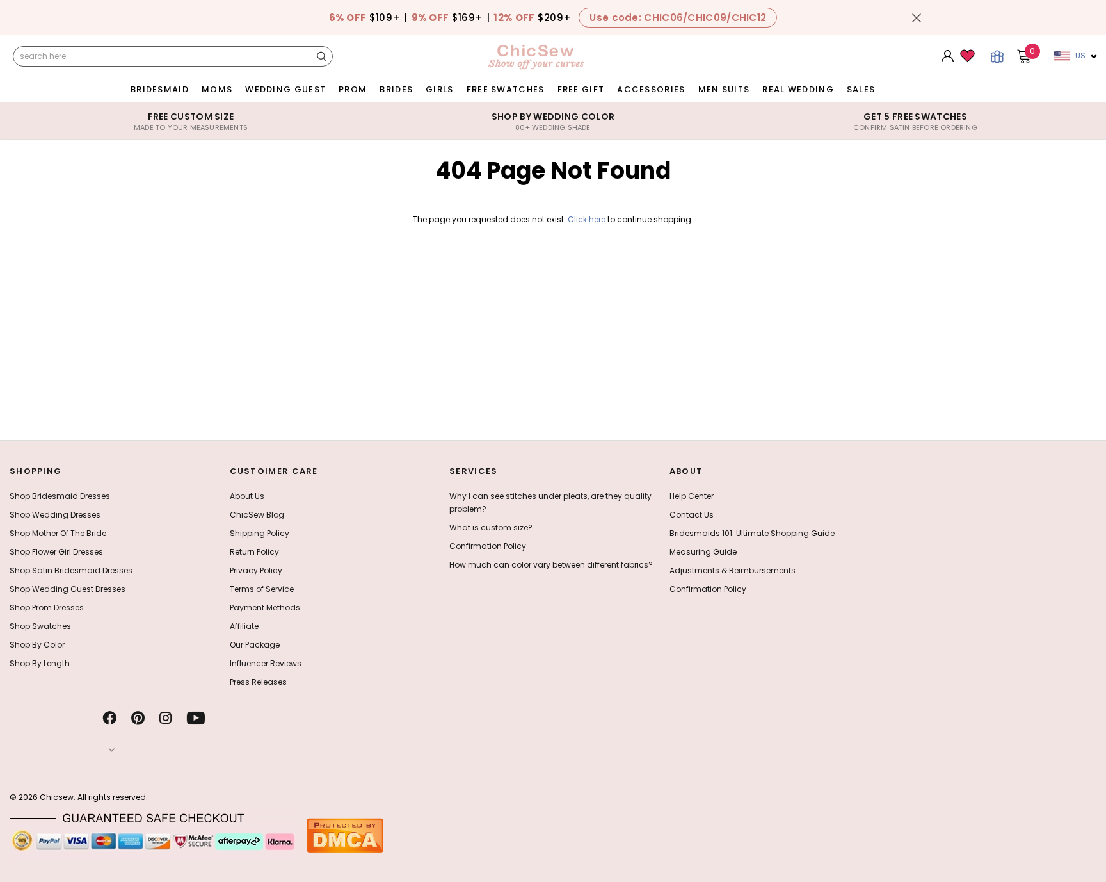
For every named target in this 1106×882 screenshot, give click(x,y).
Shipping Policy (259, 533)
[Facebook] (109, 718)
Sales (861, 89)
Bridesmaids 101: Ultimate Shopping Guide (752, 533)
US (1080, 55)
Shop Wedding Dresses (55, 514)
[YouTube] (195, 718)
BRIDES (396, 89)
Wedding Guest (285, 89)
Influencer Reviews (265, 663)
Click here (587, 219)
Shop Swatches (40, 626)
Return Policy (254, 551)
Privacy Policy (256, 570)
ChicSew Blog (257, 514)
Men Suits (724, 89)
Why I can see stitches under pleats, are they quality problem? (550, 502)
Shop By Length (40, 663)
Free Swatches (506, 89)
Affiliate (244, 626)
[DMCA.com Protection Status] (345, 835)
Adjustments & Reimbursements (732, 570)
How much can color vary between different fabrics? (551, 564)
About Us (247, 496)
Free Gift (581, 89)
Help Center (691, 496)
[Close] (916, 18)
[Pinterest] (138, 718)
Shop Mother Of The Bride (58, 533)
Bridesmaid (160, 89)
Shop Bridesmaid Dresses (60, 496)
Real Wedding (798, 89)
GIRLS (440, 89)
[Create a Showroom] (997, 56)
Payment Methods (265, 607)
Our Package (255, 644)
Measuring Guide (703, 551)
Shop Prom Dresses (47, 607)
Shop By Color (37, 644)
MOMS (217, 89)
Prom (353, 89)
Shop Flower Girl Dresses (56, 551)
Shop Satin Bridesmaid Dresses (71, 570)
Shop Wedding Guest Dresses (67, 589)
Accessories (651, 89)
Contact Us (691, 514)
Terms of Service (262, 589)
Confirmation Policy (487, 546)
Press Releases (258, 681)
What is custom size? (491, 527)
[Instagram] (165, 718)
